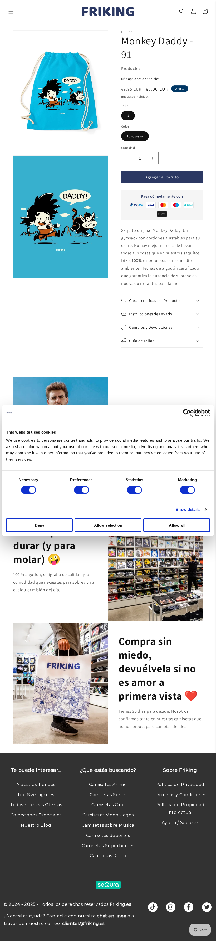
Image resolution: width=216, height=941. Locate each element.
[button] (11, 11)
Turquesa (135, 136)
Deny (39, 525)
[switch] (81, 490)
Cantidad (128, 148)
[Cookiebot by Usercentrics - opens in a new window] (187, 413)
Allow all (177, 525)
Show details (188, 509)
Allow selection (108, 525)
